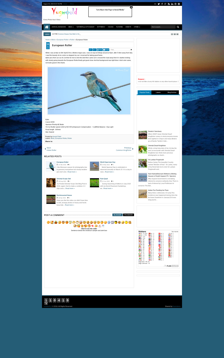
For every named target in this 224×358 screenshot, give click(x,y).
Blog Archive (172, 92)
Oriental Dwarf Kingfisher (157, 146)
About (72, 4)
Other (136, 27)
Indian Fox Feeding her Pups (158, 190)
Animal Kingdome (59, 27)
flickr (155, 4)
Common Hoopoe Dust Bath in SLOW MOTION (72, 34)
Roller (70, 138)
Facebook (128, 215)
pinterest (179, 4)
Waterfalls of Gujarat (85, 27)
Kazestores (177, 306)
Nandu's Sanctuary (155, 131)
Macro (110, 27)
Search (178, 27)
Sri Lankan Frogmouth (156, 160)
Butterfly (101, 27)
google (165, 4)
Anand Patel (56, 136)
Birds (70, 27)
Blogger (117, 215)
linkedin (172, 4)
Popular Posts (144, 92)
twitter (158, 4)
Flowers (119, 27)
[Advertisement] (157, 55)
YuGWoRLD (47, 306)
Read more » (72, 172)
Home (65, 4)
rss (168, 4)
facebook (162, 4)
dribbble (175, 4)
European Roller (62, 45)
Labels (158, 92)
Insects (128, 27)
